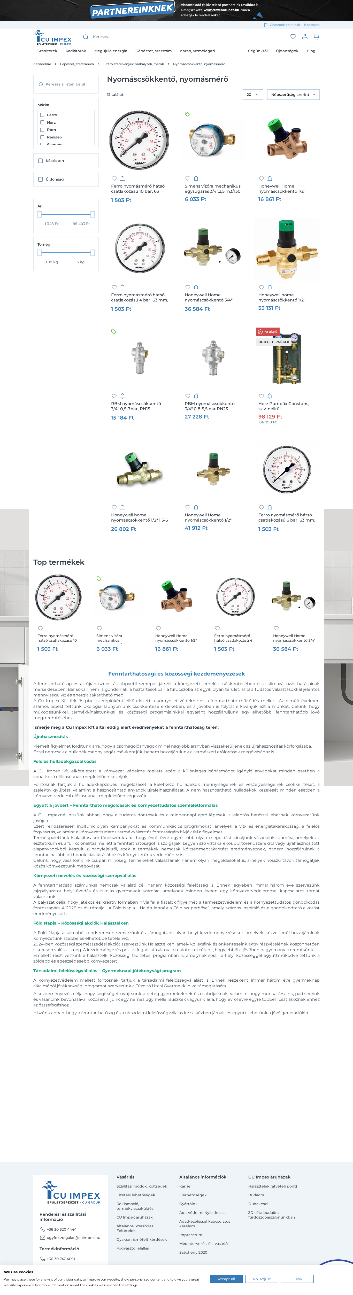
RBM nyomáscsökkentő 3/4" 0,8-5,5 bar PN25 (210, 406)
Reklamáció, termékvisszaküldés (135, 1206)
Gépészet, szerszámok (77, 64)
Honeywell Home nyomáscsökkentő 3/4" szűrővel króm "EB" (209, 297)
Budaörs (256, 1195)
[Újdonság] (187, 114)
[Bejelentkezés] (304, 36)
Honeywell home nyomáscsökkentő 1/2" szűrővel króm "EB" (281, 297)
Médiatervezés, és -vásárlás (204, 1243)
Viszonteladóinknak (285, 25)
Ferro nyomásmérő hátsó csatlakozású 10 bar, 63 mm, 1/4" (138, 189)
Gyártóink (188, 1203)
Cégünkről (258, 51)
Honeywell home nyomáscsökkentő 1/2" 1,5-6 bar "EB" (139, 518)
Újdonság (55, 179)
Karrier (185, 1186)
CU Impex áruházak (135, 1217)
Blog (311, 51)
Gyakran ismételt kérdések (142, 1239)
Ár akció (271, 332)
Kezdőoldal (42, 64)
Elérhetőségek (193, 1195)
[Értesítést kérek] (122, 178)
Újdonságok (287, 51)
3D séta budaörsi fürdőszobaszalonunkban (271, 1215)
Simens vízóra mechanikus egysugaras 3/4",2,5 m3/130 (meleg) (213, 189)
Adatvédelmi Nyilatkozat (202, 1212)
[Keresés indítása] (86, 37)
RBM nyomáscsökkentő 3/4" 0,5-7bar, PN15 (136, 406)
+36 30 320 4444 (58, 1229)
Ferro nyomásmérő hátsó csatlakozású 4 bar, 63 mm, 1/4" (139, 297)
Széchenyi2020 (193, 1252)
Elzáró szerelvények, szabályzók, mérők (133, 64)
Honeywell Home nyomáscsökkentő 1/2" (281, 189)
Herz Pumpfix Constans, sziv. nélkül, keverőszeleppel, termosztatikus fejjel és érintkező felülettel (283, 406)
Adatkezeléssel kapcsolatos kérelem (204, 1223)
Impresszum (190, 1234)
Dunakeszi (258, 1203)
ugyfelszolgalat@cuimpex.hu (70, 1238)
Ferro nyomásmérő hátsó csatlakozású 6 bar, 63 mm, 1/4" (286, 518)
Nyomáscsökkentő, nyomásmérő (199, 64)
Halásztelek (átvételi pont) (272, 1186)
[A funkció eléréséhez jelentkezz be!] (293, 37)
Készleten (55, 160)
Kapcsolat (312, 25)
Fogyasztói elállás (133, 1248)
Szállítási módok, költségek (142, 1186)
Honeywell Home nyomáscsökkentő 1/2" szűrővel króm (208, 518)
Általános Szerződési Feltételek (136, 1228)
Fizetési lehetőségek (136, 1195)
